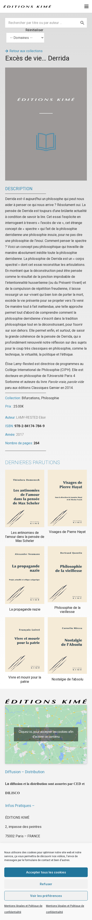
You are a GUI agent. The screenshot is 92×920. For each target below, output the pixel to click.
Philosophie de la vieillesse (67, 610)
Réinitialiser (34, 30)
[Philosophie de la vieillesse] (67, 574)
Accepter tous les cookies (46, 872)
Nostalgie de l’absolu (67, 679)
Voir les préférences (46, 896)
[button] (86, 6)
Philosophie (50, 398)
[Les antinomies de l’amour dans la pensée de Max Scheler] (24, 498)
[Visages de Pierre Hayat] (67, 498)
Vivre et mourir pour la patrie (24, 679)
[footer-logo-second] (27, 6)
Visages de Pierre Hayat (67, 532)
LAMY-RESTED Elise (31, 417)
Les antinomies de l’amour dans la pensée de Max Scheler (24, 537)
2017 (20, 435)
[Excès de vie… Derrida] (46, 70)
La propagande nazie (24, 609)
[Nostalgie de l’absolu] (67, 645)
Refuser (46, 884)
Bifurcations (31, 398)
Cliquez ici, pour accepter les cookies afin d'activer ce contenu (46, 734)
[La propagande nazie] (24, 575)
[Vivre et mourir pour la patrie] (24, 644)
